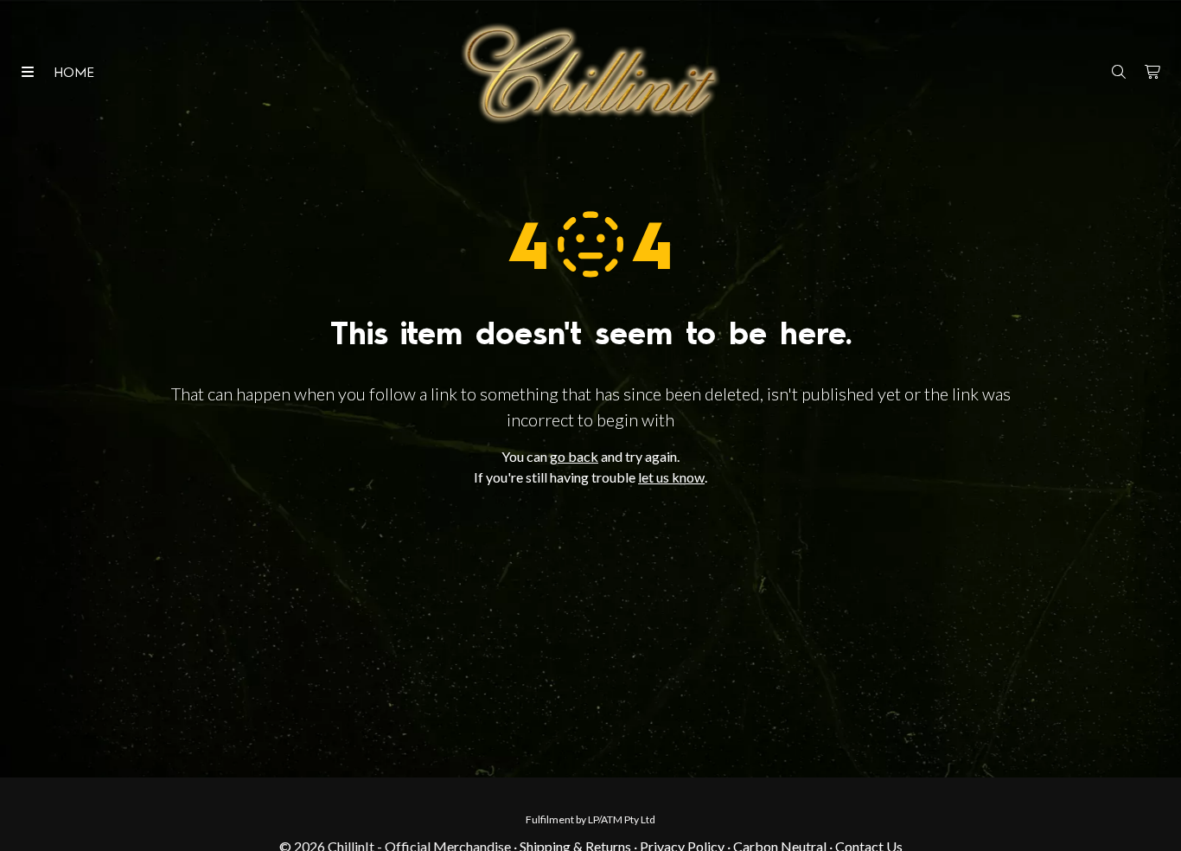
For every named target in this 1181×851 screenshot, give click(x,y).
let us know (671, 477)
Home (74, 73)
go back (574, 456)
